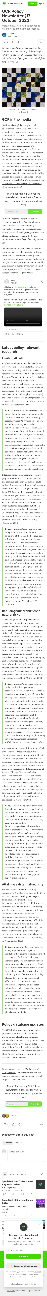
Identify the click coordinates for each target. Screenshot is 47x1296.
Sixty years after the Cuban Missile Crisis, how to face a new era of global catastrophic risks (23, 184)
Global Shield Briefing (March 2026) (17, 1201)
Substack (11, 1290)
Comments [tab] (8, 1143)
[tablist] (13, 1142)
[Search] (42, 1174)
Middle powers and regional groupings (14, 1207)
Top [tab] (5, 1174)
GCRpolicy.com (9, 1072)
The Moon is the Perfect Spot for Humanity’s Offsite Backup (22, 271)
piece (4, 765)
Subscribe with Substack (25, 1266)
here (12, 1047)
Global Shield (18, 1191)
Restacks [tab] (18, 1143)
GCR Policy (12, 33)
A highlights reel (9, 1187)
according (16, 370)
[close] (40, 1224)
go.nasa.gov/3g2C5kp (13, 304)
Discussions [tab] (21, 1174)
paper (18, 492)
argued (23, 424)
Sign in (41, 3)
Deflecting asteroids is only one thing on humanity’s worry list (22, 239)
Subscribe (32, 3)
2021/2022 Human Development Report (20, 896)
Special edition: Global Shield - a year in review (17, 1183)
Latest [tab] (11, 1174)
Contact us (13, 1054)
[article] (23, 1188)
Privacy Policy (31, 1277)
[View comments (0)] (13, 41)
